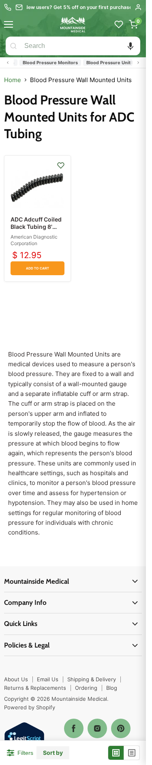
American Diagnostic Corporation (34, 240)
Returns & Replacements (35, 688)
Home (12, 79)
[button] (130, 46)
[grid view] (116, 753)
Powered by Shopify (29, 707)
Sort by (53, 753)
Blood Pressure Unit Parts (111, 62)
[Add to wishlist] (60, 165)
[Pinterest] (121, 728)
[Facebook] (73, 728)
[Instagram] (97, 728)
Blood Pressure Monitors (47, 62)
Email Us (47, 679)
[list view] (131, 753)
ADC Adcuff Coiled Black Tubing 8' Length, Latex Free (36, 226)
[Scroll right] (138, 62)
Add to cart (37, 268)
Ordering (86, 688)
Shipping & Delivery (91, 679)
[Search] (13, 46)
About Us (16, 679)
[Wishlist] (119, 24)
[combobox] (80, 46)
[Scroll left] (7, 62)
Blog (111, 688)
